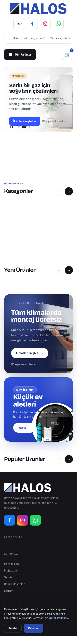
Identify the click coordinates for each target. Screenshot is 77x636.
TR (19, 23)
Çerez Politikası (58, 618)
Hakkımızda (11, 564)
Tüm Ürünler (23, 54)
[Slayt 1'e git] (18, 126)
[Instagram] (45, 23)
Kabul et (33, 628)
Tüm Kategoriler (60, 38)
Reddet (12, 628)
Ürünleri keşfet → (25, 121)
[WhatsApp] (58, 23)
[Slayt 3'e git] (29, 126)
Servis (8, 577)
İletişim (8, 591)
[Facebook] (32, 23)
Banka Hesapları (14, 584)
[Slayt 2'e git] (24, 126)
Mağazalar (11, 570)
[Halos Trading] (38, 8)
